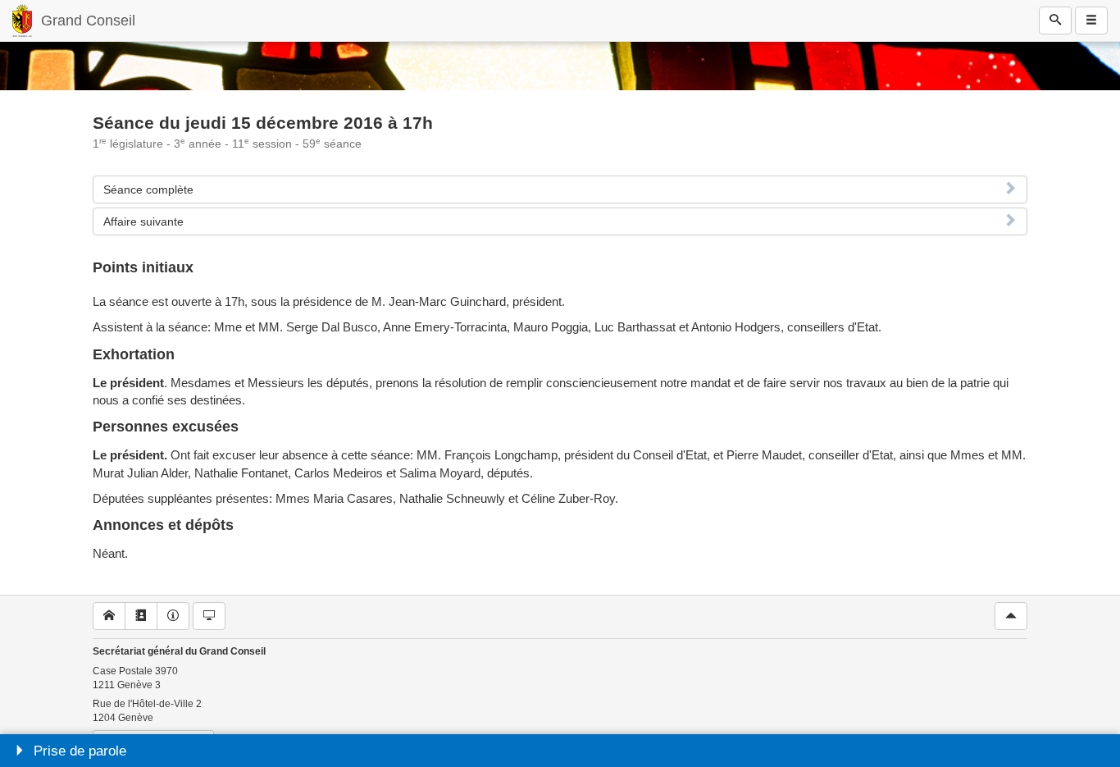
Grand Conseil (88, 20)
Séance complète (148, 189)
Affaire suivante (143, 221)
